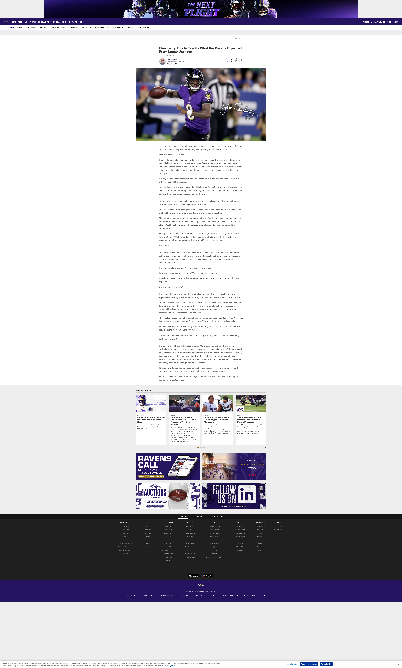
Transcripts (168, 560)
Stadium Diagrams (240, 536)
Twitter (260, 540)
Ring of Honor (147, 546)
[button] (198, 447)
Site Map (125, 553)
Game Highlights (190, 533)
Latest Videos (190, 526)
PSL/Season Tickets (214, 533)
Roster (147, 526)
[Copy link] (240, 60)
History (147, 543)
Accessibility (148, 595)
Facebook (260, 536)
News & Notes (168, 546)
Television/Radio (190, 557)
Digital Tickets (214, 550)
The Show (190, 540)
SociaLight (168, 543)
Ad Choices (212, 595)
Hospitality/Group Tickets (214, 540)
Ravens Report (190, 543)
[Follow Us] (234, 496)
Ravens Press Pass (190, 553)
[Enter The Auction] (168, 496)
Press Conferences (190, 546)
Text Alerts (214, 553)
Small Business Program (125, 550)
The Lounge (190, 550)
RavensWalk (240, 550)
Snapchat (260, 546)
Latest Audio (190, 529)
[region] (201, 664)
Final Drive (190, 536)
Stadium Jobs (125, 540)
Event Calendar (279, 526)
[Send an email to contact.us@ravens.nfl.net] (175, 64)
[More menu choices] (84, 22)
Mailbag (168, 540)
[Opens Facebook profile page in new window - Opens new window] (169, 64)
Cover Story (168, 536)
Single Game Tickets (214, 536)
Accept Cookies (326, 664)
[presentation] (265, 448)
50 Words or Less (168, 553)
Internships (125, 533)
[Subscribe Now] (168, 466)
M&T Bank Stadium (239, 529)
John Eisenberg (172, 59)
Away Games (214, 546)
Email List (260, 529)
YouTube (260, 550)
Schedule (240, 526)
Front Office (147, 540)
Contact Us (125, 526)
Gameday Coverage (239, 533)
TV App (260, 533)
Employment (125, 529)
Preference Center (268, 595)
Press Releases (168, 557)
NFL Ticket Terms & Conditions (214, 557)
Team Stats (147, 533)
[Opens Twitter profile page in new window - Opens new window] (172, 64)
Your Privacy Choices (230, 595)
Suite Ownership (214, 543)
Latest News (168, 526)
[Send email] (235, 61)
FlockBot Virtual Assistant (125, 543)
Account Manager (214, 529)
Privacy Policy (132, 595)
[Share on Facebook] (227, 61)
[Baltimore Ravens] (201, 585)
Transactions (147, 529)
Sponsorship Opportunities (125, 546)
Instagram (260, 543)
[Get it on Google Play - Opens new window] (207, 576)
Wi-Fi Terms (184, 595)
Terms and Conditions (166, 595)
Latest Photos (168, 529)
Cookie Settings (249, 595)
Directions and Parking (240, 540)
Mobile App (260, 526)
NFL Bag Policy (240, 546)
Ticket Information (214, 526)
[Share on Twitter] (231, 61)
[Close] (398, 664)
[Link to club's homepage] (5, 21)
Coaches (147, 536)
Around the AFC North (168, 550)
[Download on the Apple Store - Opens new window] (193, 576)
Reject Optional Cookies (309, 664)
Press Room (168, 564)
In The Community (279, 529)
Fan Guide (240, 543)
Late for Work (168, 533)
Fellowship (125, 536)
